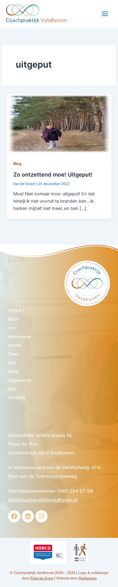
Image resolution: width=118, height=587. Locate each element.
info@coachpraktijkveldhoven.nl (43, 500)
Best (13, 476)
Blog (17, 163)
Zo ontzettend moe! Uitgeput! (53, 174)
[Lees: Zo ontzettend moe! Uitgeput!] (59, 123)
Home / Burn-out (16, 319)
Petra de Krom (41, 578)
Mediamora (88, 578)
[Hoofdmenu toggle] (105, 14)
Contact (16, 397)
